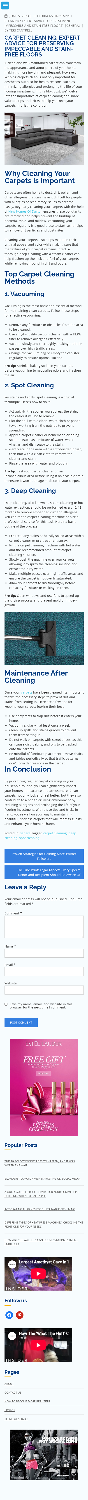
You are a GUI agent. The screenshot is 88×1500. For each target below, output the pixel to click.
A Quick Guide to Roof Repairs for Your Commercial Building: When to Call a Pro (42, 1194)
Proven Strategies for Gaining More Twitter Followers (44, 856)
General (73, 25)
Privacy (10, 1410)
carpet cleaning (55, 833)
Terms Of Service (16, 1419)
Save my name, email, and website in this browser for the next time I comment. (41, 1006)
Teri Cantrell (20, 30)
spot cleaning (29, 838)
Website (11, 983)
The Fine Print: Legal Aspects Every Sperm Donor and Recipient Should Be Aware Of (48, 872)
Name (10, 946)
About (9, 1384)
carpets (26, 692)
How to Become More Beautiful (28, 1401)
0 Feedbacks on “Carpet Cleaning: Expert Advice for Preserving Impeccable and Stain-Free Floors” (38, 21)
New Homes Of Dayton (25, 211)
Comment (13, 913)
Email (10, 965)
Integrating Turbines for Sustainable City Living (40, 1209)
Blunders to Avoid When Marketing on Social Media (42, 1179)
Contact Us (13, 1392)
